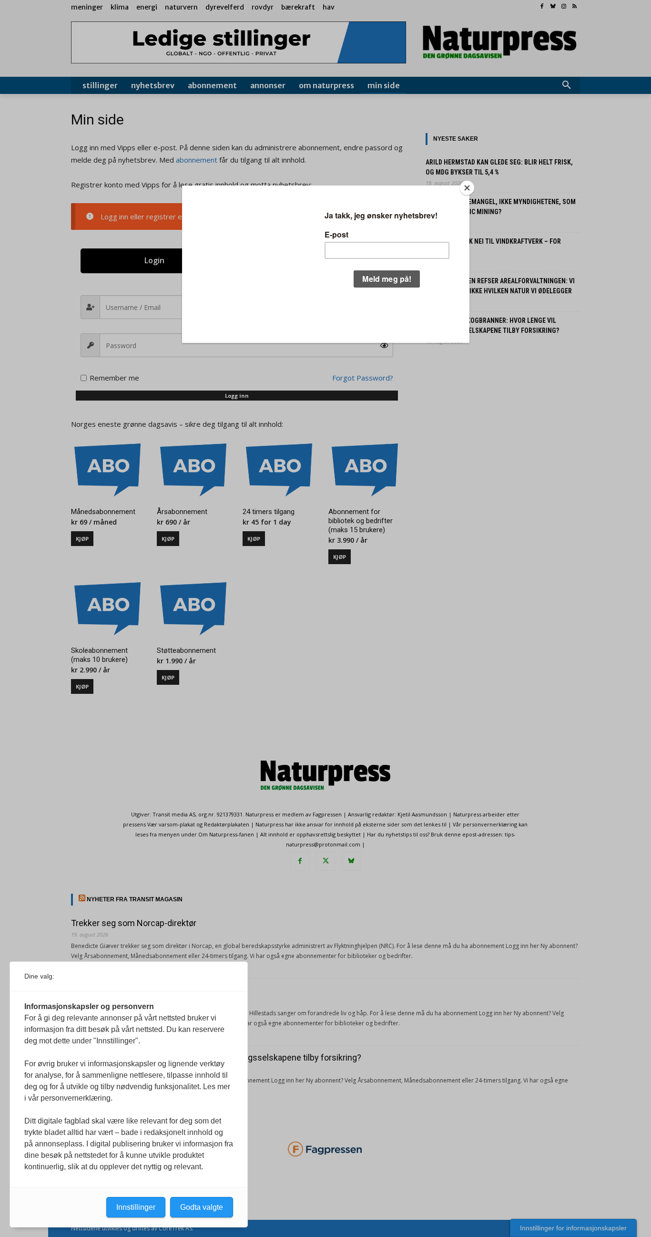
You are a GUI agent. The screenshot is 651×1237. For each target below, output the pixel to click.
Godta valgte (201, 1207)
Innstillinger (135, 1207)
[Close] (467, 188)
